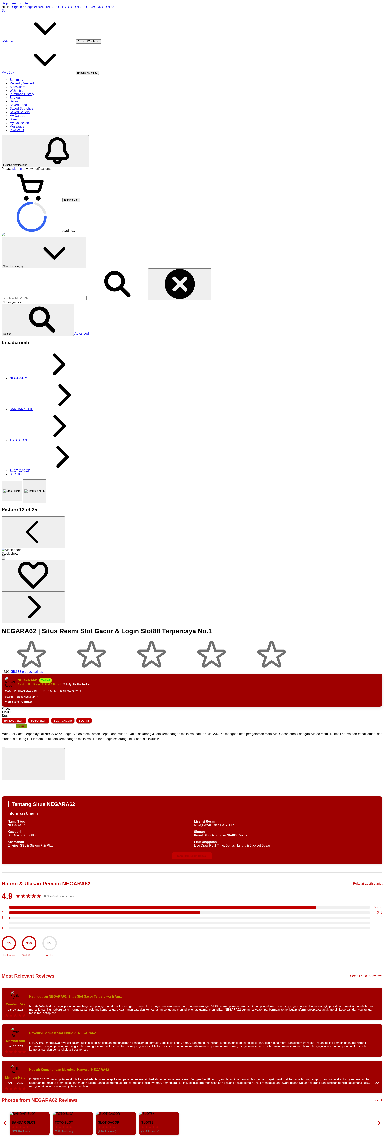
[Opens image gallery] (3, 557)
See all (378, 1100)
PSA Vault (17, 130)
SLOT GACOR (90, 7)
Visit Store (12, 701)
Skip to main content (16, 3)
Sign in (17, 7)
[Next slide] (378, 1123)
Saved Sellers (20, 112)
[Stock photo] (12, 491)
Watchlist (16, 90)
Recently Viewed (22, 83)
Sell (4, 10)
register (31, 7)
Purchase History (22, 94)
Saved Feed (18, 105)
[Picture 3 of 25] (34, 491)
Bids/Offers (17, 87)
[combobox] (44, 298)
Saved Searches (21, 108)
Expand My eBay (87, 72)
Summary (16, 79)
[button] (38, 320)
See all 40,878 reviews (366, 976)
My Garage (17, 115)
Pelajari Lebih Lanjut (367, 883)
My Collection (19, 123)
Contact (26, 701)
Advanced (81, 333)
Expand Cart (71, 199)
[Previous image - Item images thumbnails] (33, 532)
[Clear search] (179, 284)
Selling (15, 101)
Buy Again (17, 97)
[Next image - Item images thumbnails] (33, 607)
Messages (17, 126)
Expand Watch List (89, 41)
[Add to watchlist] (33, 575)
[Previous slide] (5, 1123)
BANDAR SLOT (49, 7)
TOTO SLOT (71, 7)
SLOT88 (108, 7)
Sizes (14, 119)
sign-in (17, 168)
